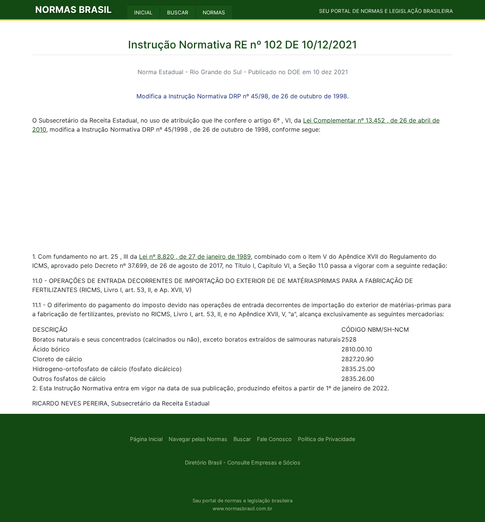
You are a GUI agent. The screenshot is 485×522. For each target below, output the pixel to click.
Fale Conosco (274, 439)
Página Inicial (146, 439)
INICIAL (143, 12)
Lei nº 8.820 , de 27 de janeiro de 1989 (195, 256)
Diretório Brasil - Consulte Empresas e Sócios (242, 462)
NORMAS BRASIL (73, 9)
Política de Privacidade (326, 439)
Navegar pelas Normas (198, 439)
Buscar (242, 439)
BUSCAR (177, 12)
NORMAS (214, 12)
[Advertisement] (242, 193)
